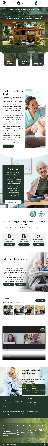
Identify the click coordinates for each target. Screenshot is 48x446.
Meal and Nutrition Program (12, 139)
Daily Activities (6, 133)
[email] (45, 444)
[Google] (42, 444)
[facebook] (38, 444)
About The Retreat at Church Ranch (9, 240)
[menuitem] (6, 17)
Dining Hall (9, 135)
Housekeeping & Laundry (8, 130)
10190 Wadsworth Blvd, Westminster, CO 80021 (32, 430)
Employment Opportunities (24, 240)
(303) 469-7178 (41, 4)
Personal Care (18, 128)
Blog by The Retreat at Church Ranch (38, 240)
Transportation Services (15, 132)
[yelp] (40, 444)
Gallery (5, 298)
